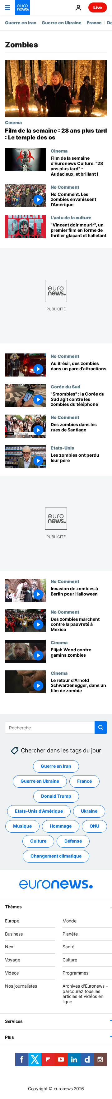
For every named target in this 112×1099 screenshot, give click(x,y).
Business (14, 933)
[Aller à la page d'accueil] (22, 7)
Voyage (12, 959)
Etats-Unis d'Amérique (39, 811)
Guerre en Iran (20, 22)
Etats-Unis (62, 447)
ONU (94, 826)
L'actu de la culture (71, 217)
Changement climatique (56, 855)
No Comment (65, 186)
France (94, 22)
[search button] (101, 727)
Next (10, 946)
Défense (73, 841)
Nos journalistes (21, 985)
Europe (12, 920)
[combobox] (56, 727)
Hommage (61, 826)
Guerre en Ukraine (62, 22)
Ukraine (89, 811)
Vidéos (12, 972)
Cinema (13, 122)
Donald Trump (56, 796)
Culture (38, 841)
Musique (22, 826)
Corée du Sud (65, 386)
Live (97, 7)
